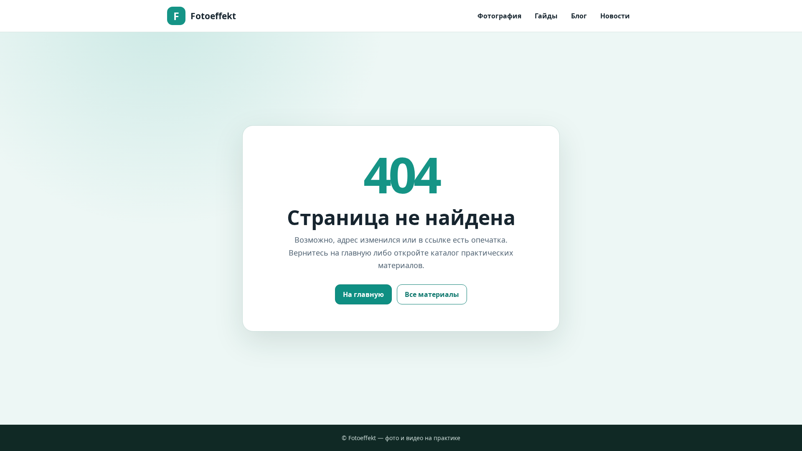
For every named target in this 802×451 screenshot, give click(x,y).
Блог (579, 15)
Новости (615, 15)
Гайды (546, 15)
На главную (363, 294)
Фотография (499, 15)
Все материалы (432, 294)
